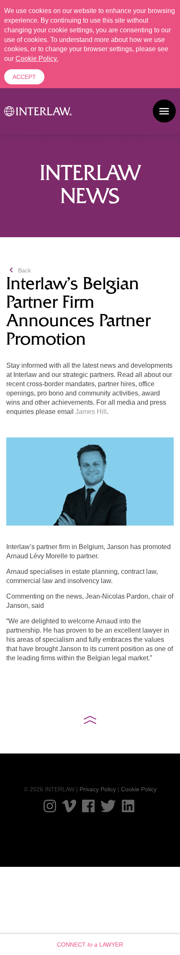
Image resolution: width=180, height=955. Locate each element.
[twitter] (108, 806)
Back (18, 270)
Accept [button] (24, 76)
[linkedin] (128, 806)
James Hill (91, 411)
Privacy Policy (98, 789)
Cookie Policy (139, 789)
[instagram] (50, 806)
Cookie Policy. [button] (36, 58)
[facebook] (88, 806)
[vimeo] (69, 806)
